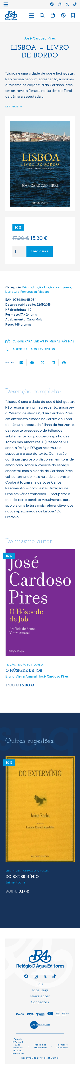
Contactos (40, 1002)
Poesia (44, 870)
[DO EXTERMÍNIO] (40, 759)
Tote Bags (40, 990)
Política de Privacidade (40, 1046)
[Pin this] (64, 362)
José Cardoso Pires (40, 38)
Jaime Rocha (16, 882)
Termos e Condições (62, 1046)
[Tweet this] (42, 362)
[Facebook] (52, 4)
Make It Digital (49, 1057)
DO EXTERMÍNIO (22, 877)
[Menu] (31, 15)
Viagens (44, 292)
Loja (40, 984)
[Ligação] (11, 16)
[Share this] (32, 362)
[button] (42, 15)
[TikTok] (74, 4)
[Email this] (21, 362)
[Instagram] (59, 4)
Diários (27, 287)
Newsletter (40, 996)
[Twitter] (67, 4)
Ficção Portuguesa (57, 287)
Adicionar (39, 251)
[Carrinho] (53, 15)
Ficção (38, 287)
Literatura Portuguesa (21, 292)
